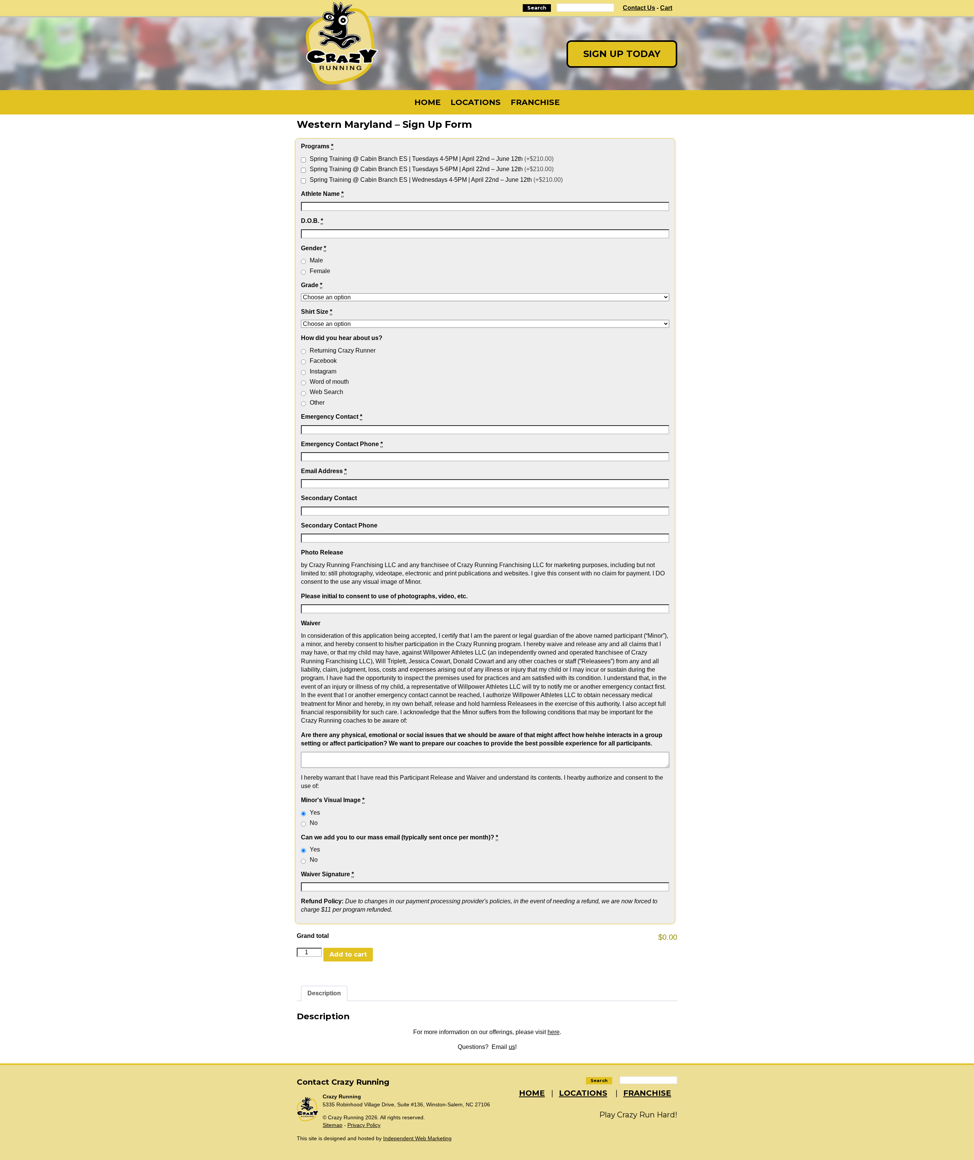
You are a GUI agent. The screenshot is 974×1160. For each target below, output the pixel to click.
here (553, 1032)
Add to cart (348, 954)
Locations (475, 102)
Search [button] (536, 8)
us (512, 1047)
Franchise (535, 102)
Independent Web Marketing (417, 1138)
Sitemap (332, 1125)
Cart (666, 8)
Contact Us (639, 8)
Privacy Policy (363, 1125)
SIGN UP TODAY (621, 53)
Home (427, 102)
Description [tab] (324, 993)
